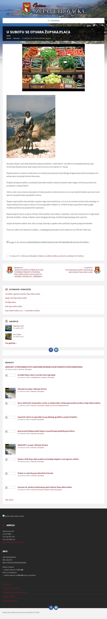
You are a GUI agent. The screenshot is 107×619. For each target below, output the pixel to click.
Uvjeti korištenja (9, 596)
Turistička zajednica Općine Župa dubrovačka (22, 294)
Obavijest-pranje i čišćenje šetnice (32, 389)
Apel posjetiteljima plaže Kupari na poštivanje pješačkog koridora (46, 431)
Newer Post (18, 268)
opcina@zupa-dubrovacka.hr (14, 542)
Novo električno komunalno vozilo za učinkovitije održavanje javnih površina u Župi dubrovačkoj (59, 403)
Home (9, 38)
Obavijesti (33, 256)
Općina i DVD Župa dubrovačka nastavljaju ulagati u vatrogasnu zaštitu (48, 459)
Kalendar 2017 (18, 326)
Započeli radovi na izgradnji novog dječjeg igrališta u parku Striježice (47, 417)
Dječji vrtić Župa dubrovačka (16, 298)
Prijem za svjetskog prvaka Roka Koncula (35, 473)
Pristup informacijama (11, 588)
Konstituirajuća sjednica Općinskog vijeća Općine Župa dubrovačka (79, 271)
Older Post (88, 268)
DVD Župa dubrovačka (13, 306)
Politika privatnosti (10, 601)
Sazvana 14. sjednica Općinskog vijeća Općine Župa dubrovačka (45, 487)
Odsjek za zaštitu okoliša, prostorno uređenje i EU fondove (61, 256)
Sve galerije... (11, 343)
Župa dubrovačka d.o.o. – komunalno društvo (22, 310)
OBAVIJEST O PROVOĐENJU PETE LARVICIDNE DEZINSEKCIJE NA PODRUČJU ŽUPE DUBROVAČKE (43, 367)
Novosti (17, 38)
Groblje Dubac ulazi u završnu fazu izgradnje (36, 375)
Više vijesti (9, 500)
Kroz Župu (17, 334)
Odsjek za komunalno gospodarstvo (57, 405)
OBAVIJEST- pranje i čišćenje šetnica (33, 445)
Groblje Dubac (10, 302)
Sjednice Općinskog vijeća (53, 490)
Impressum (7, 584)
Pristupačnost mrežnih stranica (15, 592)
